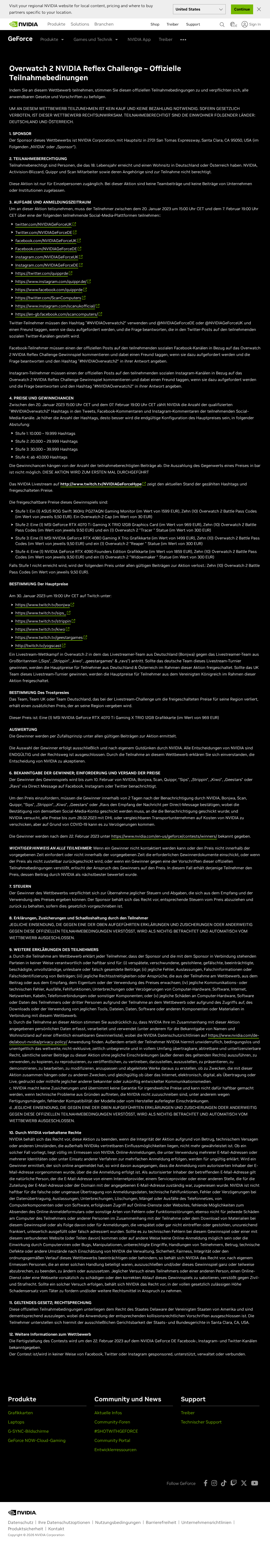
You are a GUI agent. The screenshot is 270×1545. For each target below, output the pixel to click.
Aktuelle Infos (108, 1412)
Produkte (56, 24)
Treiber (165, 39)
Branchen (104, 24)
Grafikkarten (20, 1412)
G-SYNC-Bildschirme (28, 1431)
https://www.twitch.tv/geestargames (49, 637)
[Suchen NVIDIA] (222, 23)
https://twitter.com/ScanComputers (48, 297)
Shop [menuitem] (155, 24)
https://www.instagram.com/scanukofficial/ (55, 305)
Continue (242, 9)
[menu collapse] (120, 24)
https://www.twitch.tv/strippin (43, 621)
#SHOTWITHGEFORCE (116, 1431)
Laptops (16, 1422)
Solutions (80, 24)
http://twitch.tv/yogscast (38, 645)
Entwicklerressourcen (115, 1449)
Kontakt (56, 1528)
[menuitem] (56, 24)
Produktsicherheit (25, 1528)
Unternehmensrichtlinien (206, 1522)
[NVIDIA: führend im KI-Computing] (23, 24)
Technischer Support (201, 1422)
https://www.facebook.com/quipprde (49, 289)
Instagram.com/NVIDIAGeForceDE (46, 265)
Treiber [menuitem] (173, 24)
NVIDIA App (139, 39)
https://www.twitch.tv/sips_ (40, 612)
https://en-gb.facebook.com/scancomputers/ (56, 314)
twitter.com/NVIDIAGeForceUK (43, 224)
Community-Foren (112, 1422)
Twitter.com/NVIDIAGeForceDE (43, 232)
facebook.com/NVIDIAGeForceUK (45, 240)
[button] (232, 25)
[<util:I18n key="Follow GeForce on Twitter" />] (244, 1483)
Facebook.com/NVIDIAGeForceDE (46, 248)
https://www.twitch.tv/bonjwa (42, 604)
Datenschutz (20, 1522)
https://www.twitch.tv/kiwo (40, 629)
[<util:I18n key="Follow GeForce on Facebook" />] (206, 1483)
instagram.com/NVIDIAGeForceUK (46, 256)
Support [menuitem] (193, 24)
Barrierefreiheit (161, 1522)
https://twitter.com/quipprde (41, 273)
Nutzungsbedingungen (118, 1522)
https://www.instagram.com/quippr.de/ (50, 281)
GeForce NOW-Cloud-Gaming (37, 1440)
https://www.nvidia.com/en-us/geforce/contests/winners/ (164, 836)
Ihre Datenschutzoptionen (64, 1522)
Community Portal (112, 1440)
